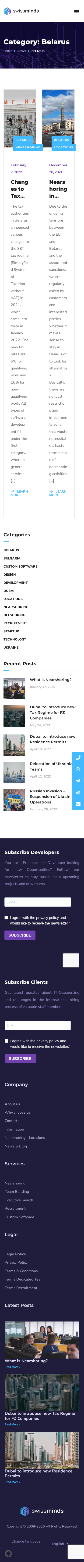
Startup (11, 631)
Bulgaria (12, 558)
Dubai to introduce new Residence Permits (53, 739)
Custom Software (20, 566)
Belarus (23, 140)
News (22, 51)
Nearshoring (27, 147)
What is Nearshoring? (51, 680)
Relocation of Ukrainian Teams (52, 767)
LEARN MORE (19, 493)
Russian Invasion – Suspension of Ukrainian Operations (53, 796)
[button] (76, 11)
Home (8, 51)
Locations (63, 147)
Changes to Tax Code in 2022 (19, 189)
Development (16, 583)
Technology (15, 639)
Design (10, 574)
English (58, 1544)
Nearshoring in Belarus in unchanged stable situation (58, 189)
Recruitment (15, 623)
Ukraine (11, 647)
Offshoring (14, 615)
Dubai (9, 591)
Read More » (12, 1367)
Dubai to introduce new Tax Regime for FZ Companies (53, 712)
